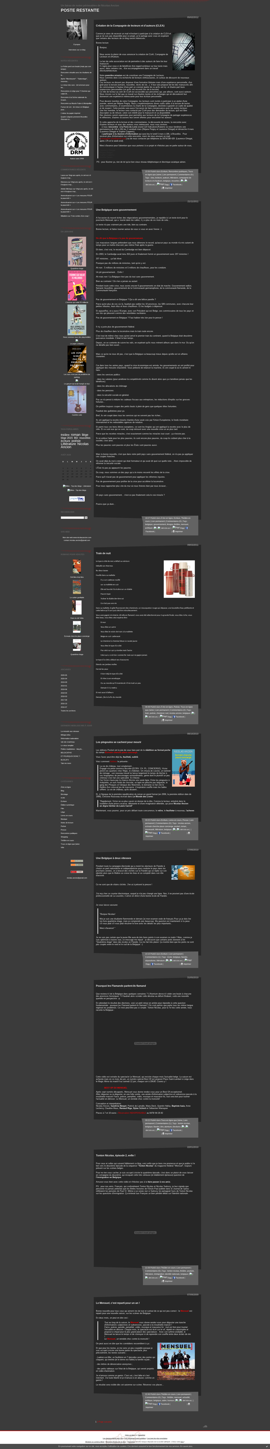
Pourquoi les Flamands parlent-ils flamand (121, 985)
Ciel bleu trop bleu (77, 577)
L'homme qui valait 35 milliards (76, 302)
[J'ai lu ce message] (267, 1446)
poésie (76, 441)
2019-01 (64, 686)
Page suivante (105, 1422)
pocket (177, 826)
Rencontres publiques (69, 833)
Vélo (62, 847)
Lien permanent (169, 175)
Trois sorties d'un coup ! (80, 216)
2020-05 (64, 675)
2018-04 (64, 693)
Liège (63, 812)
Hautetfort (141, 1435)
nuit (166, 713)
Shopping (64, 837)
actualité (186, 1397)
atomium (168, 1127)
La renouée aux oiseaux (70, 731)
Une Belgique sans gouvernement (116, 209)
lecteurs (158, 178)
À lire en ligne (66, 787)
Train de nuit (103, 553)
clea (152, 178)
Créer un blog (130, 1435)
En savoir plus (186, 1446)
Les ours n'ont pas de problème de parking (77, 375)
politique (148, 528)
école (169, 957)
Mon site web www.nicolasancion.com (77, 537)
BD (76, 437)
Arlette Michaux (66, 189)
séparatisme (150, 961)
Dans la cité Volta (76, 618)
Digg (166, 185)
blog (182, 1442)
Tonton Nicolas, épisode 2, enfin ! (115, 1155)
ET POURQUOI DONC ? (70, 756)
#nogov (170, 524)
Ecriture (64, 801)
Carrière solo (77, 415)
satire (164, 1400)
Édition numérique (67, 805)
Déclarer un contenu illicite (94, 1442)
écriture (65, 441)
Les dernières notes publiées (135, 1438)
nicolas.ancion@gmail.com (77, 878)
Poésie (63, 826)
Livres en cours (67, 815)
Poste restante (80, 10)
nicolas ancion (175, 713)
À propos (76, 44)
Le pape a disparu (77, 344)
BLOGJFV (65, 760)
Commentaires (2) (177, 710)
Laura (63, 175)
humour (171, 1400)
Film (62, 808)
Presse (63, 830)
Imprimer (168, 188)
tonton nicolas (184, 1123)
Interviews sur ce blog (77, 50)
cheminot (160, 713)
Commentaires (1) (152, 957)
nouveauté (149, 829)
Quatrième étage (77, 268)
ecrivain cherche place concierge (159, 826)
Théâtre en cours (67, 840)
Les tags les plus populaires (157, 1438)
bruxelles (175, 181)
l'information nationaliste (70, 738)
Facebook (176, 185)
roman (75, 435)
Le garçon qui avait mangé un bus (77, 384)
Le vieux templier (67, 745)
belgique (167, 181)
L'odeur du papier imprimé (70, 113)
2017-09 (64, 700)
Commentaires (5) (152, 1271)
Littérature (68, 444)
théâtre (65, 434)
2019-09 (64, 682)
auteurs (166, 178)
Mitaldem (64, 216)
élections (176, 1127)
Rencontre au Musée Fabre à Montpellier (76, 103)
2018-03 (64, 696)
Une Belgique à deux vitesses (113, 858)
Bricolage (64, 794)
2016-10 (64, 703)
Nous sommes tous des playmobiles (77, 337)
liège (85, 434)
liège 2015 (67, 437)
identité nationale (172, 1274)
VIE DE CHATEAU (68, 742)
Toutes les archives (68, 711)
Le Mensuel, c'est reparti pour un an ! (118, 1302)
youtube (190, 1271)
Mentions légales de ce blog (116, 1442)
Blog (62, 791)
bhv (161, 1127)
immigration (159, 1274)
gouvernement (160, 524)
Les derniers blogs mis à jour (113, 1438)
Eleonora (64, 182)
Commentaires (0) (185, 175)
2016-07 (64, 707)
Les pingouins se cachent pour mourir (118, 742)
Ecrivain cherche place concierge (77, 636)
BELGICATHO (66, 753)
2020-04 (64, 679)
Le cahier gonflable (77, 597)
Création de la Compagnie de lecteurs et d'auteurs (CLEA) (130, 25)
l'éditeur (113, 761)
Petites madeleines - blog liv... (72, 749)
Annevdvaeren (66, 195)
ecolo (63, 798)
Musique (64, 819)
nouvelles (84, 437)
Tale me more (66, 763)
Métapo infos (65, 735)
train (147, 713)
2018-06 (64, 689)
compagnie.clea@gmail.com (113, 138)
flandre (184, 957)
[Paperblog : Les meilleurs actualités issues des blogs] (77, 502)
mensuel (184, 524)
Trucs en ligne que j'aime (70, 844)
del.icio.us (165, 528)
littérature (174, 178)
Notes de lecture (67, 823)
